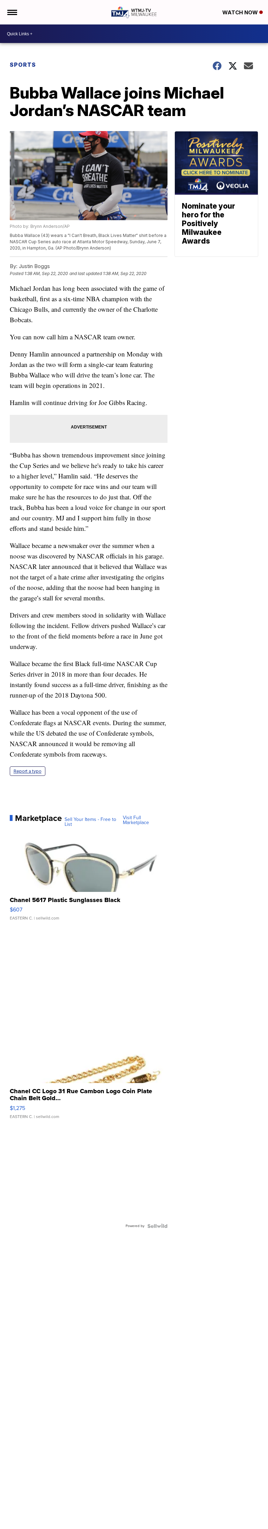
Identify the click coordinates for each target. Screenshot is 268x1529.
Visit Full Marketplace (136, 820)
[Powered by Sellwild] (157, 1226)
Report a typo (28, 771)
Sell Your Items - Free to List (90, 822)
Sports (23, 64)
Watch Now (240, 12)
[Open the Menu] (11, 12)
